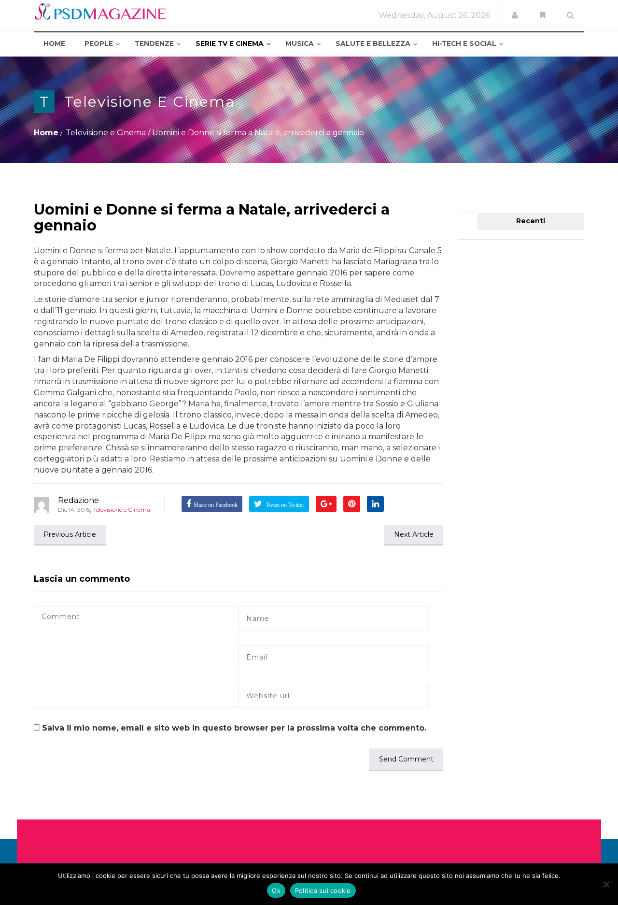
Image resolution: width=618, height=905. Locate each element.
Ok (276, 890)
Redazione (78, 500)
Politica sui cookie (323, 890)
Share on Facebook (216, 505)
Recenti (530, 220)
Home (46, 132)
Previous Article (69, 534)
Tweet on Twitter (284, 505)
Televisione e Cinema (149, 102)
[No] (606, 884)
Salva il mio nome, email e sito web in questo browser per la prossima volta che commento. (234, 728)
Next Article (414, 534)
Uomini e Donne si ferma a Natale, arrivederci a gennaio (212, 217)
